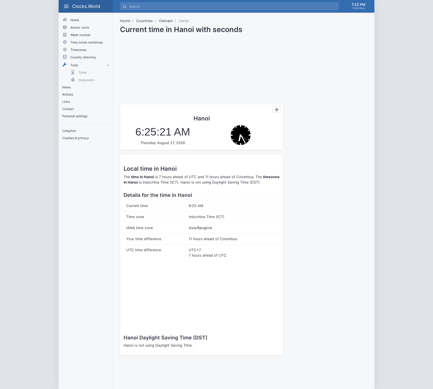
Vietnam (166, 20)
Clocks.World (86, 6)
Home (125, 20)
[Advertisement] (86, 213)
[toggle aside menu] (66, 6)
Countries (144, 20)
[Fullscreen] (277, 109)
